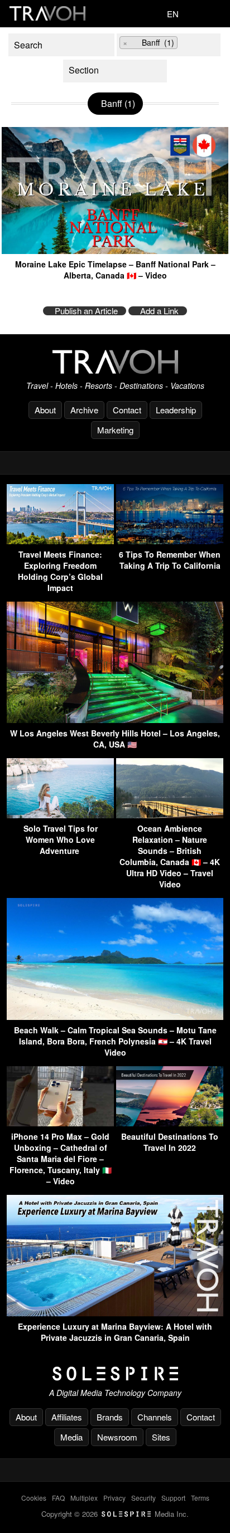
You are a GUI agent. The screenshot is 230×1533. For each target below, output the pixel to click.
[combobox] (169, 44)
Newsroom (117, 1437)
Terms (200, 1497)
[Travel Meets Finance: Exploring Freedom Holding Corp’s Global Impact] (60, 540)
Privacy (114, 1497)
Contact (127, 410)
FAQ (58, 1497)
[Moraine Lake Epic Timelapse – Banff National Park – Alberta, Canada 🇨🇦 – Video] (115, 250)
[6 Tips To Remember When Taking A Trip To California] (169, 540)
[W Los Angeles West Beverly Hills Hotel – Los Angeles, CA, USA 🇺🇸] (115, 719)
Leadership (176, 410)
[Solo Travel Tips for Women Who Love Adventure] (60, 815)
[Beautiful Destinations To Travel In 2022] (169, 1123)
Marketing (115, 430)
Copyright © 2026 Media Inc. (115, 1513)
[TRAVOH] (115, 362)
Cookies (33, 1497)
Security (143, 1497)
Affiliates (66, 1417)
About (45, 410)
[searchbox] (189, 44)
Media (71, 1437)
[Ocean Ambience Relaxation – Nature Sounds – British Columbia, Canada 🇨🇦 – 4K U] (169, 815)
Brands (110, 1417)
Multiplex (84, 1497)
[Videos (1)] (115, 71)
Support (173, 1497)
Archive (84, 410)
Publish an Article (86, 310)
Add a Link (159, 310)
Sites (161, 1437)
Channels (154, 1417)
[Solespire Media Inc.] (115, 1373)
